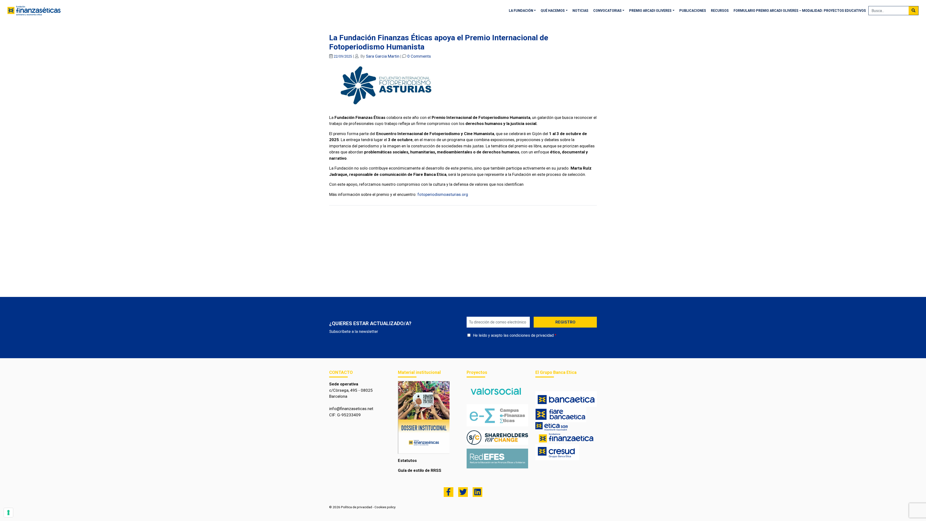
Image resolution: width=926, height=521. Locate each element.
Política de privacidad (356, 507)
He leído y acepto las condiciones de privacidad (513, 335)
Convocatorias (607, 11)
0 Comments (419, 56)
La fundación (521, 11)
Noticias (580, 11)
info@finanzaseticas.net (351, 408)
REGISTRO (565, 322)
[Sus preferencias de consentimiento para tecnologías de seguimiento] (8, 512)
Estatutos (407, 460)
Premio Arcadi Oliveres (650, 11)
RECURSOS (720, 11)
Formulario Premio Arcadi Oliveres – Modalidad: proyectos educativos (800, 11)
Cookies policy (384, 507)
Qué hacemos (553, 11)
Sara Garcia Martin (382, 56)
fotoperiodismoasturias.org (442, 194)
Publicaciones (692, 11)
